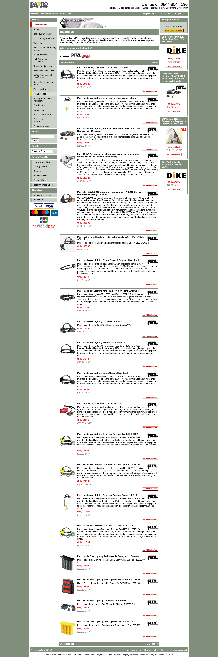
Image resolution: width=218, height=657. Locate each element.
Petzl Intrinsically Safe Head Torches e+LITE (99, 403)
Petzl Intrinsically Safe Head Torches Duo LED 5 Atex (103, 67)
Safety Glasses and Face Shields (42, 76)
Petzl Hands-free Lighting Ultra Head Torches (99, 321)
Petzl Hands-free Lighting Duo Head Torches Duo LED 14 (105, 526)
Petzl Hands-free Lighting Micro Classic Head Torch (102, 342)
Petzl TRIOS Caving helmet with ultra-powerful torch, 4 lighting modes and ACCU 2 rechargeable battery (108, 155)
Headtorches (40, 94)
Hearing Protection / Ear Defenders (44, 99)
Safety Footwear (41, 54)
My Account (164, 14)
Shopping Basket (170, 19)
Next (153, 62)
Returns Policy (40, 175)
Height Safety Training (43, 66)
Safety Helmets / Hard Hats (43, 83)
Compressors (39, 110)
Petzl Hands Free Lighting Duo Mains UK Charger (101, 601)
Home (34, 14)
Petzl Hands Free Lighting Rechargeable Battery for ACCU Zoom (109, 580)
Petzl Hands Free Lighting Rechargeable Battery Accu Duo (106, 622)
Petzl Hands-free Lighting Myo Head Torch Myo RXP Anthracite (108, 291)
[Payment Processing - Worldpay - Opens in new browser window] (44, 228)
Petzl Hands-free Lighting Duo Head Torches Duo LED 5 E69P (107, 434)
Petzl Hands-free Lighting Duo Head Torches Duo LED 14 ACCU (108, 464)
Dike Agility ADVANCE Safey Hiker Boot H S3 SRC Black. (173, 39)
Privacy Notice (40, 166)
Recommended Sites (43, 185)
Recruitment (39, 199)
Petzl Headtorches (48, 14)
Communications (41, 126)
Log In (178, 14)
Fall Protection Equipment (40, 60)
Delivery (37, 171)
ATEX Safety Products (43, 38)
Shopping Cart (147, 14)
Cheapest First (67, 62)
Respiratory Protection (43, 71)
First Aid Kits (39, 105)
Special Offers (40, 24)
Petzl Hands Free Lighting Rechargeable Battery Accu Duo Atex (108, 556)
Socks (36, 29)
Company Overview (42, 195)
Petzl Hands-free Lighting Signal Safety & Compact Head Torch (108, 260)
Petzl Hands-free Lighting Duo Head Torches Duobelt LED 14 (107, 495)
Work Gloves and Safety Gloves (44, 48)
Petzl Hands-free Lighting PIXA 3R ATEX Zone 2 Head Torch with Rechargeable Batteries (173, 77)
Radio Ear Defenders (43, 34)
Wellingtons (38, 43)
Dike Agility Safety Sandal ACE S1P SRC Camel (172, 164)
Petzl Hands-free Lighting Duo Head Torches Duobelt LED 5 (106, 98)
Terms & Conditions (42, 162)
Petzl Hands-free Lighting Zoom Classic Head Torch (102, 373)
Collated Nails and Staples (41, 120)
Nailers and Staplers (42, 114)
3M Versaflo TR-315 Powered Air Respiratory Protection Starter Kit (174, 121)
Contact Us (38, 180)
